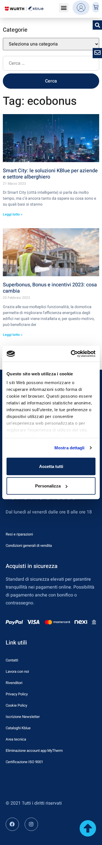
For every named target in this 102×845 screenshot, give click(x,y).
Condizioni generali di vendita (29, 545)
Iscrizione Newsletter (23, 716)
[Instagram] (31, 824)
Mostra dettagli (69, 447)
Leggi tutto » (12, 214)
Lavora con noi (17, 671)
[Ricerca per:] (51, 64)
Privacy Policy (17, 694)
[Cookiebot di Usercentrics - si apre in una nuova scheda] (71, 354)
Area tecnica (16, 739)
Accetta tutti (51, 466)
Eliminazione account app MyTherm (34, 750)
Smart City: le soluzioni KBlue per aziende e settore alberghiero (50, 174)
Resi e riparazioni (19, 534)
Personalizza (48, 486)
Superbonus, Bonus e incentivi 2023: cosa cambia (50, 288)
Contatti (12, 660)
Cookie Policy (16, 705)
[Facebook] (12, 824)
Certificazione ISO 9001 (24, 762)
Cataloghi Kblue (18, 728)
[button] (63, 7)
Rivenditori (14, 682)
